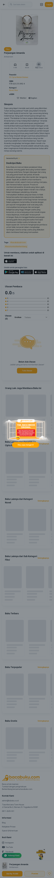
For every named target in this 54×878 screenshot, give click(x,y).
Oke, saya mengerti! (26, 445)
